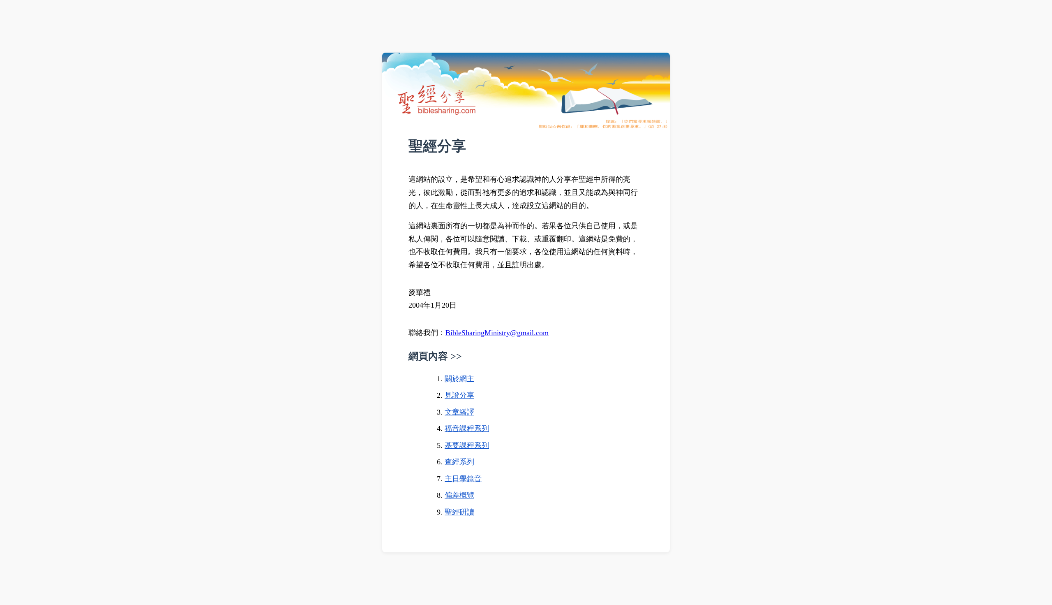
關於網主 (459, 379)
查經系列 (459, 462)
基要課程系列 (467, 445)
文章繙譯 (459, 412)
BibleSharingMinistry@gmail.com (497, 333)
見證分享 (459, 395)
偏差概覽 (459, 495)
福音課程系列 (467, 428)
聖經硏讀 (459, 512)
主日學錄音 (463, 479)
